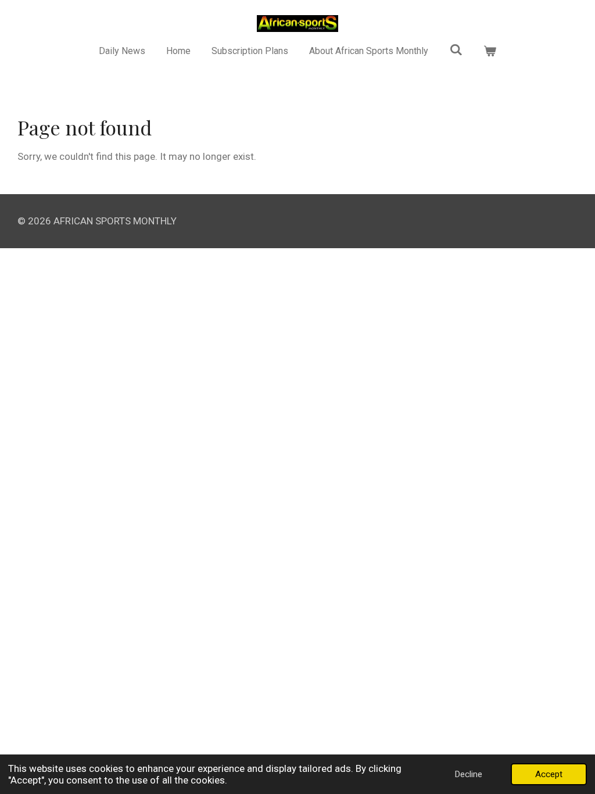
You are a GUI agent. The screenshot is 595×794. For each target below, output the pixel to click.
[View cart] (490, 51)
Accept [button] (548, 774)
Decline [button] (468, 774)
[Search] (456, 50)
